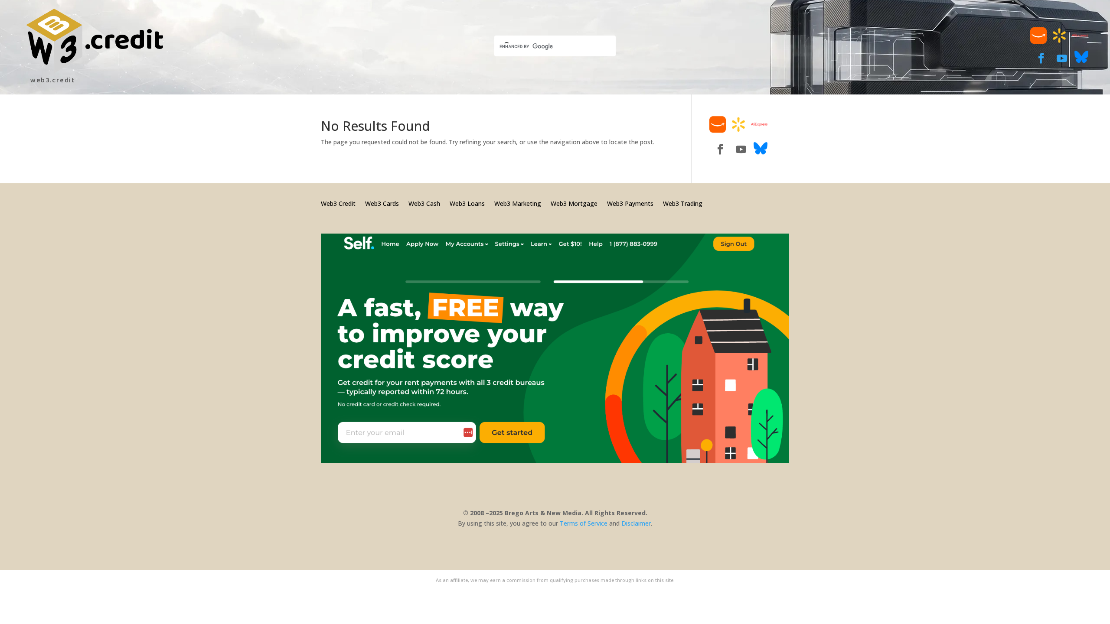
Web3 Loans (467, 203)
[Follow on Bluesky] (1081, 61)
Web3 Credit (338, 203)
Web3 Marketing (517, 203)
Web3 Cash (424, 203)
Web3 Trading (682, 203)
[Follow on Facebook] (1041, 58)
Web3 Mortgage (574, 203)
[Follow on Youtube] (1062, 58)
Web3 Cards (382, 203)
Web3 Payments (630, 203)
